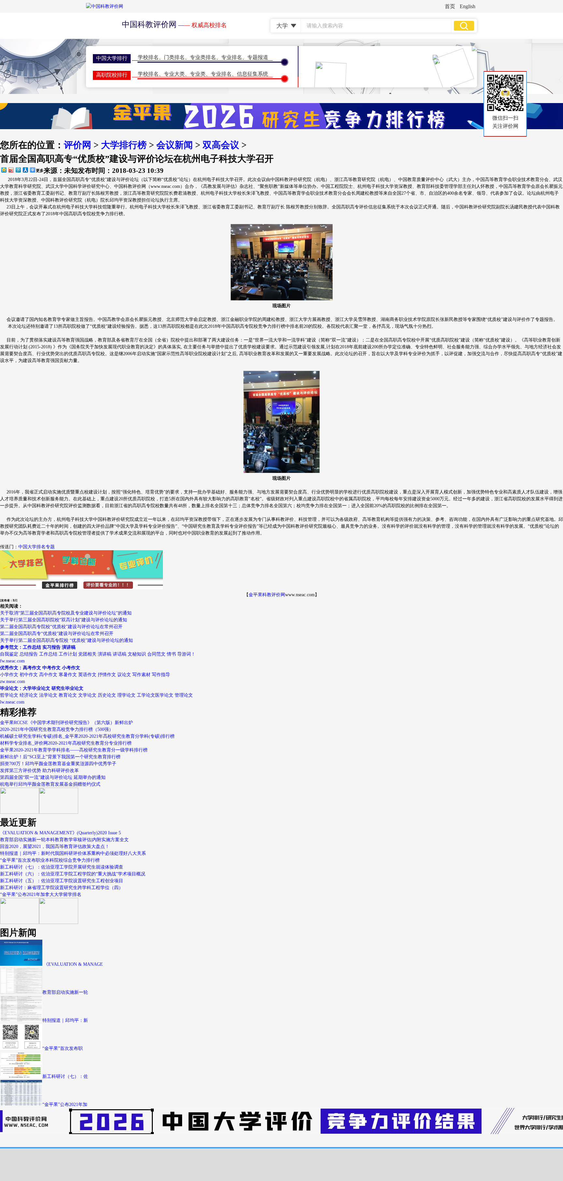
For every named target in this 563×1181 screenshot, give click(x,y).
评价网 (77, 145)
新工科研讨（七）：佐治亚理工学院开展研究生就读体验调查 (61, 867)
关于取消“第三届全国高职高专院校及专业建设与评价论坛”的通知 (66, 613)
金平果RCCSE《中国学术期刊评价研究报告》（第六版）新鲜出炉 (66, 722)
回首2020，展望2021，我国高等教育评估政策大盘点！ (54, 846)
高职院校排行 (111, 75)
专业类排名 (203, 57)
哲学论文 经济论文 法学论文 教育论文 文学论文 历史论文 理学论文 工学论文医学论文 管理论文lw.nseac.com (96, 695)
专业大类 (174, 74)
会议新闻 (174, 145)
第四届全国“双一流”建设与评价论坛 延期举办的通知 (53, 777)
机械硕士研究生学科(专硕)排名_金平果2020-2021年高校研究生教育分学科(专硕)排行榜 (87, 736)
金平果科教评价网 (267, 594)
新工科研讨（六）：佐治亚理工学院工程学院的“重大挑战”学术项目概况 (72, 873)
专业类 (198, 74)
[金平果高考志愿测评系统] (58, 812)
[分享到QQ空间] (3, 170)
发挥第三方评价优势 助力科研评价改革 (39, 770)
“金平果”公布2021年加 (64, 1104)
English (467, 6)
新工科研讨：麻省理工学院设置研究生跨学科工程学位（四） (61, 887)
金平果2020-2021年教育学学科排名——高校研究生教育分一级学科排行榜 (74, 750)
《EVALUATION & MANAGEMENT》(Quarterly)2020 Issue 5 (60, 832)
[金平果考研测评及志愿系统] (19, 812)
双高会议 (221, 145)
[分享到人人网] (25, 170)
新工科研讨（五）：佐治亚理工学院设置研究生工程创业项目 (61, 880)
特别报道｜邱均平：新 (65, 1020)
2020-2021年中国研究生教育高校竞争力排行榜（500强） (56, 729)
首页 (450, 6)
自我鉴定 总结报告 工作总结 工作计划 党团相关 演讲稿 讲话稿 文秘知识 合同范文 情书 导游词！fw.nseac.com (97, 654)
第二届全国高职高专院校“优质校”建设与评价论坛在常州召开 (61, 626)
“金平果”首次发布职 (62, 1048)
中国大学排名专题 (36, 546)
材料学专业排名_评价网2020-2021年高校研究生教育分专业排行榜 (66, 743)
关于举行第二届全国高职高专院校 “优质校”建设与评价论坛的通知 (66, 640)
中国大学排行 (111, 58)
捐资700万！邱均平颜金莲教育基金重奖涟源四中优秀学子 (58, 763)
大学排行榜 (124, 145)
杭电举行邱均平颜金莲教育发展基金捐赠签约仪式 (50, 784)
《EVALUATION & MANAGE (72, 964)
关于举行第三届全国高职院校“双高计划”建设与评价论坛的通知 (63, 619)
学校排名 (148, 57)
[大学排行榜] (19, 922)
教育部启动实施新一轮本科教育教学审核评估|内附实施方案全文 (64, 839)
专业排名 (231, 57)
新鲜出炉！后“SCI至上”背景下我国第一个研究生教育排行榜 (60, 756)
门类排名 (174, 57)
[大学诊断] (58, 922)
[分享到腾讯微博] (18, 170)
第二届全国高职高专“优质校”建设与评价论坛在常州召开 (56, 633)
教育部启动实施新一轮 (65, 992)
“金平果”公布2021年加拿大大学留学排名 (40, 894)
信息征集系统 (252, 74)
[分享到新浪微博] (10, 170)
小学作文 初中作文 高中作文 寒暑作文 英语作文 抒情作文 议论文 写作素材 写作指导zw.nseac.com (85, 674)
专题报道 (257, 57)
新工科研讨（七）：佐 (65, 1076)
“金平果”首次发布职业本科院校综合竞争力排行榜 (50, 860)
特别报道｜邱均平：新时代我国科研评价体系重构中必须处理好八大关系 (73, 853)
